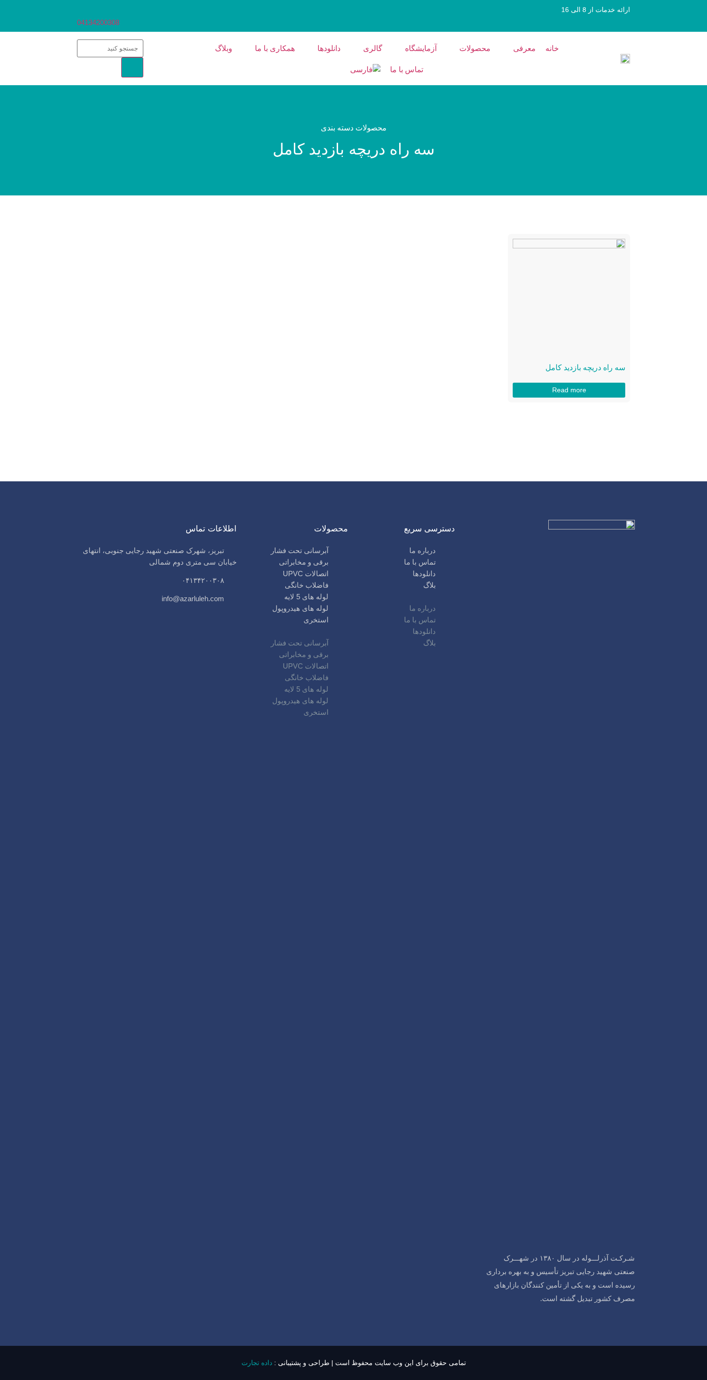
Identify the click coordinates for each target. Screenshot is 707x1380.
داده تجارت (256, 1363)
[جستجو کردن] (132, 67)
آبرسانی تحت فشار (299, 550)
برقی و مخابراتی (303, 562)
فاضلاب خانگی (306, 585)
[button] (405, 597)
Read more (569, 390)
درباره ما (422, 550)
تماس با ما (420, 562)
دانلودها (424, 573)
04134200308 (98, 22)
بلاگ (429, 585)
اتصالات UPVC (305, 573)
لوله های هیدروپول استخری (300, 614)
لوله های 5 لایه (306, 597)
